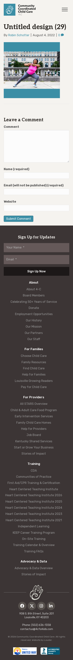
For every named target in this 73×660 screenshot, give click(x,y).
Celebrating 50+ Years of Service (33, 302)
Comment (11, 127)
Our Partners (34, 333)
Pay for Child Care (34, 387)
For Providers (33, 397)
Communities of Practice (33, 476)
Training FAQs (33, 551)
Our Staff (33, 339)
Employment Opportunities (34, 314)
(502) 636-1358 (41, 625)
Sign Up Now (36, 271)
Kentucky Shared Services (33, 441)
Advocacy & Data (34, 561)
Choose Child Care (34, 356)
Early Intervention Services (34, 416)
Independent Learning (33, 526)
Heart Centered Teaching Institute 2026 (33, 495)
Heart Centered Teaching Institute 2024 (33, 507)
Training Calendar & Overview (34, 545)
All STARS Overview (34, 404)
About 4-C (33, 289)
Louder (48, 640)
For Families (34, 349)
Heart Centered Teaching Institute (33, 489)
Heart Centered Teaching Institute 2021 (34, 520)
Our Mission (34, 326)
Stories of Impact (34, 453)
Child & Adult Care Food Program (33, 410)
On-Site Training (33, 539)
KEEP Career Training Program (34, 532)
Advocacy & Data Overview (34, 568)
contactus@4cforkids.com (36, 629)
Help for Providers (33, 429)
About (33, 282)
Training (34, 464)
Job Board (34, 435)
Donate (34, 308)
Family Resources (34, 362)
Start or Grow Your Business (34, 447)
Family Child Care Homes (33, 422)
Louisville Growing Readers (34, 381)
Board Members (34, 295)
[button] (22, 606)
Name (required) (16, 169)
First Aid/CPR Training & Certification (33, 483)
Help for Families (33, 374)
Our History (34, 320)
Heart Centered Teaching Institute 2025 (33, 501)
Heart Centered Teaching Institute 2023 (33, 514)
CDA (34, 470)
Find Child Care (34, 368)
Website (10, 201)
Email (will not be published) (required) (33, 185)
